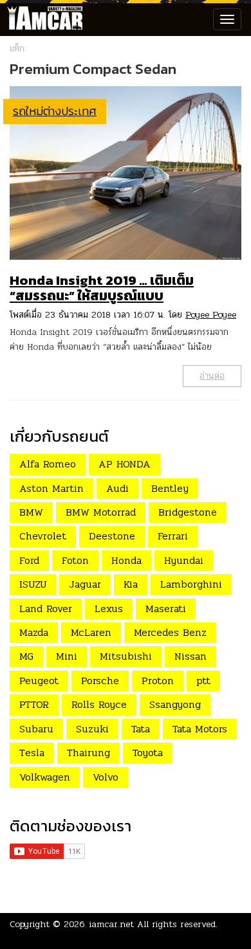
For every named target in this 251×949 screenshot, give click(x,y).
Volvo (105, 777)
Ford (29, 560)
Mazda (33, 632)
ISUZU (32, 584)
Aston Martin (51, 488)
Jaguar (85, 584)
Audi (117, 488)
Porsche (100, 681)
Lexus (109, 609)
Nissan (190, 656)
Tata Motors (199, 729)
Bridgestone (187, 512)
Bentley (170, 488)
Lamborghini (191, 584)
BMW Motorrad (101, 512)
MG (26, 656)
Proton (158, 681)
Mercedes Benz (170, 632)
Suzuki (92, 729)
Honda (126, 560)
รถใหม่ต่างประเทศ (55, 111)
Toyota (148, 753)
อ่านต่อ (212, 376)
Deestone (112, 536)
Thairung (88, 753)
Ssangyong (175, 704)
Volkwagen (44, 777)
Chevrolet (42, 536)
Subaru (36, 729)
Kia (131, 584)
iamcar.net (111, 924)
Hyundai (183, 560)
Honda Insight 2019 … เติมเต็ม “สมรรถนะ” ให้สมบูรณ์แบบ (102, 287)
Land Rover (45, 609)
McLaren (91, 632)
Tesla (31, 753)
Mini (66, 656)
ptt (203, 681)
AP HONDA (124, 464)
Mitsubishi (126, 656)
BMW (31, 512)
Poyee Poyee (210, 314)
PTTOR (34, 704)
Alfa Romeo (47, 464)
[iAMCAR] (42, 19)
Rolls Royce (99, 704)
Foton (75, 560)
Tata (140, 729)
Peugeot (39, 681)
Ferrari (173, 536)
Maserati (165, 609)
